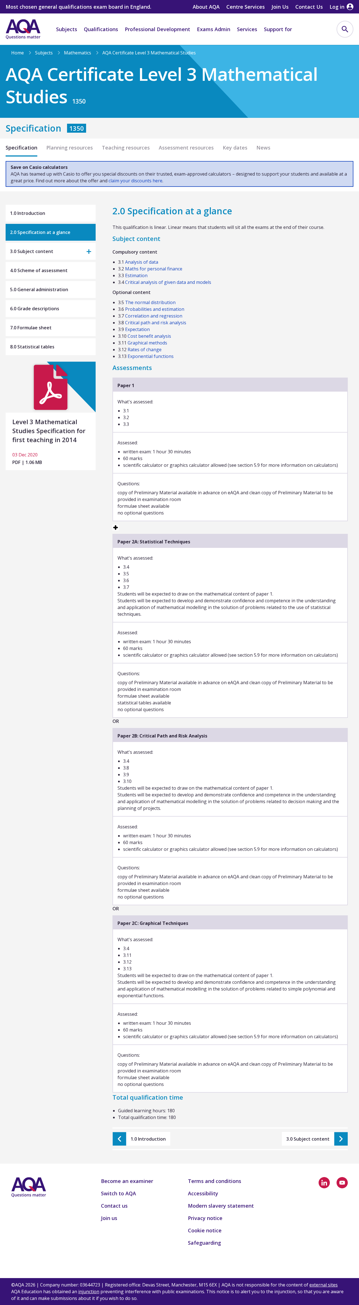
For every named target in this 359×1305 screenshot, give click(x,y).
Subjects (66, 29)
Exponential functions (151, 356)
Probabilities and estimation (154, 309)
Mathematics (77, 53)
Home (17, 53)
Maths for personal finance (153, 269)
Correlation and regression (153, 316)
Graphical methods (147, 343)
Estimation (136, 275)
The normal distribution (150, 302)
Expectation (137, 329)
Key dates (235, 147)
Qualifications (101, 29)
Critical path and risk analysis (155, 323)
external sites (323, 1285)
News (263, 147)
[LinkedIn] (324, 1182)
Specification (21, 147)
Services (247, 29)
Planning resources (69, 147)
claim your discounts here (135, 181)
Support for (278, 29)
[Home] (23, 29)
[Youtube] (342, 1182)
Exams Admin (213, 29)
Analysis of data (141, 262)
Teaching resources (126, 147)
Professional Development (157, 29)
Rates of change (145, 349)
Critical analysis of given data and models (168, 282)
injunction (88, 1291)
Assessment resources (186, 147)
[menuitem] (345, 29)
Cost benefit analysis (149, 336)
